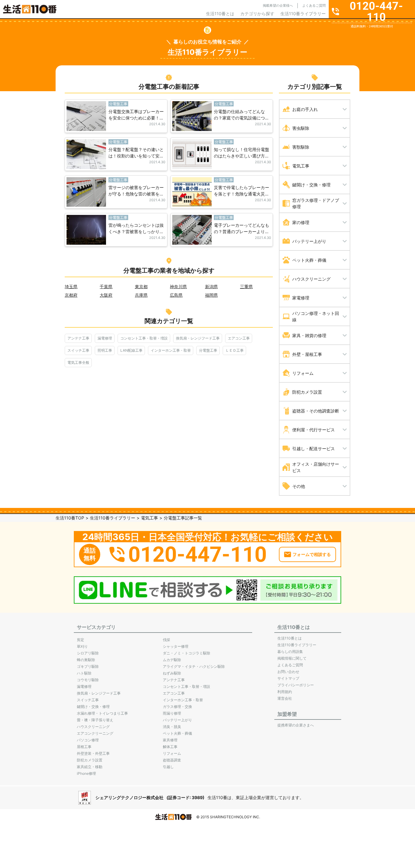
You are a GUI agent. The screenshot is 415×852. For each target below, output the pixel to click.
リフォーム (172, 753)
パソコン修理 (88, 740)
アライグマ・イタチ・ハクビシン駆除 (194, 666)
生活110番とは (220, 13)
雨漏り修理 (172, 713)
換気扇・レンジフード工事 (198, 338)
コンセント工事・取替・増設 (144, 338)
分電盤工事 (208, 350)
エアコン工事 (239, 338)
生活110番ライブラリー (303, 13)
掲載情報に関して (292, 658)
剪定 (80, 639)
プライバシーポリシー (295, 685)
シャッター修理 (175, 646)
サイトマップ (288, 678)
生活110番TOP (70, 517)
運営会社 (284, 698)
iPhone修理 (86, 773)
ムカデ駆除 (172, 659)
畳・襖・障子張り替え (95, 720)
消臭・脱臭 (172, 726)
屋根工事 (84, 746)
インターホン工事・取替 (171, 350)
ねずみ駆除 (172, 673)
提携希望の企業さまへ (295, 725)
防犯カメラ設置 (89, 760)
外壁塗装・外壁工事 (93, 753)
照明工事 (105, 350)
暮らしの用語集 (290, 651)
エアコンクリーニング (95, 733)
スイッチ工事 (78, 350)
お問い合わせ (288, 671)
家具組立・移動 (89, 766)
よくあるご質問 (314, 5)
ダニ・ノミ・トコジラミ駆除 (186, 653)
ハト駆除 (84, 673)
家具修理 (170, 740)
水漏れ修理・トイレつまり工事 (102, 713)
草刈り (82, 646)
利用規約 (284, 691)
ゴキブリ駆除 (88, 666)
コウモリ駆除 (88, 680)
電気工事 (149, 517)
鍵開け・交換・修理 (93, 706)
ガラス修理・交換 (177, 706)
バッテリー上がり (177, 720)
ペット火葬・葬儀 (177, 733)
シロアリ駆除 (88, 653)
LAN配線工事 (131, 350)
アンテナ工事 (78, 338)
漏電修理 (105, 338)
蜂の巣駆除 (86, 659)
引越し (168, 766)
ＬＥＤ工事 (234, 350)
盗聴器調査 (172, 760)
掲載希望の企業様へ (278, 5)
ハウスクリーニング (93, 726)
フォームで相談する (312, 554)
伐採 (166, 639)
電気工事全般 (78, 362)
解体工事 (170, 746)
